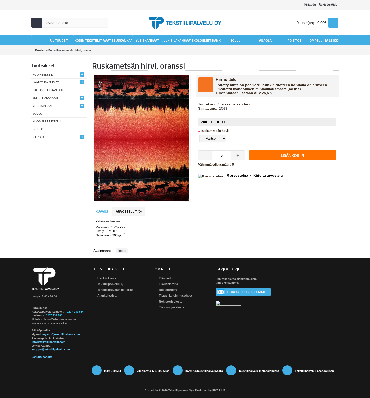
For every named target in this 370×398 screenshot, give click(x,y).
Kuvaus (102, 211)
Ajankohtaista (107, 295)
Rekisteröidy (168, 290)
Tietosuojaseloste (171, 307)
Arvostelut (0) (129, 211)
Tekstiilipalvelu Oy (110, 284)
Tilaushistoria (168, 284)
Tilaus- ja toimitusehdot (175, 295)
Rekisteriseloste (170, 301)
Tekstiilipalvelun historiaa (115, 290)
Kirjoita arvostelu (268, 175)
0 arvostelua (237, 175)
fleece (121, 251)
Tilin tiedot (166, 278)
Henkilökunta (106, 278)
